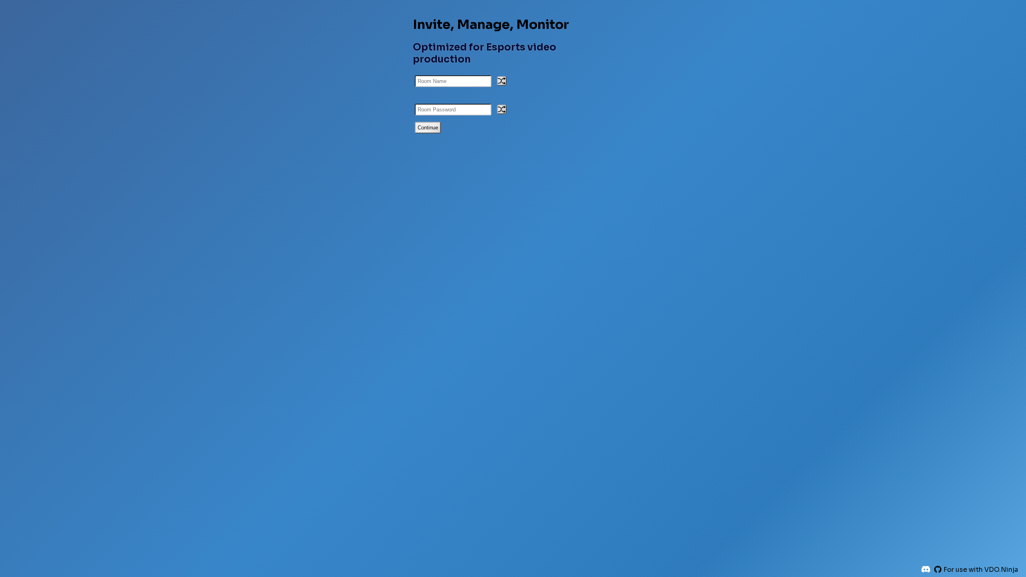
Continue (428, 128)
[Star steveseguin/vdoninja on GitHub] (937, 569)
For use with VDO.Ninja (980, 569)
